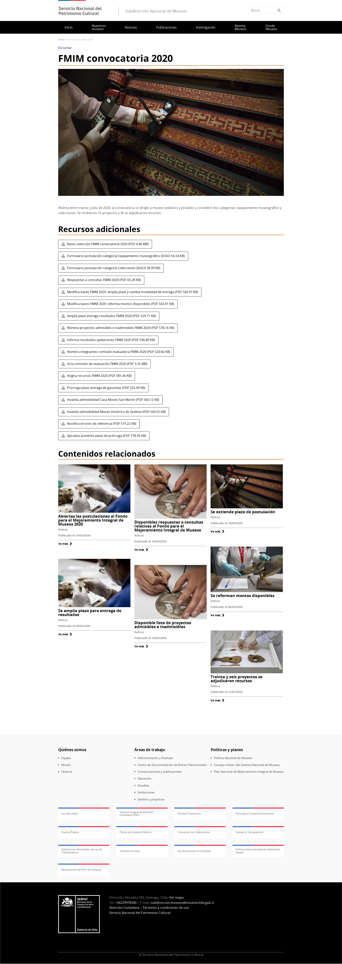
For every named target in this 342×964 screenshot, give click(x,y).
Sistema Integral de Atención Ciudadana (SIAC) (136, 813)
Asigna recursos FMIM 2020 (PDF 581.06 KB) (99, 375)
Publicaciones (166, 27)
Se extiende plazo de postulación (243, 511)
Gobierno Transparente (249, 832)
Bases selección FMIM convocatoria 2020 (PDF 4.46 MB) (107, 244)
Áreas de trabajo (149, 749)
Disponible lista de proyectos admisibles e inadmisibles (162, 624)
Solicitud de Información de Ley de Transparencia (81, 851)
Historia (66, 771)
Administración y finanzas (155, 758)
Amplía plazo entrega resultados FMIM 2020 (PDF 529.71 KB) (111, 316)
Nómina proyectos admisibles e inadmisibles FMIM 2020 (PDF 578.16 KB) (120, 328)
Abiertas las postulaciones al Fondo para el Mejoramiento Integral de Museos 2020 (92, 520)
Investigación (206, 27)
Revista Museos (240, 27)
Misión (66, 765)
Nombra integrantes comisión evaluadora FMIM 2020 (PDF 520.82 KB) (118, 352)
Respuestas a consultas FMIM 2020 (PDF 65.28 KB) (103, 280)
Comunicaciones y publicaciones (160, 771)
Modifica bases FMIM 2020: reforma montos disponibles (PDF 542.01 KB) (120, 304)
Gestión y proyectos (151, 799)
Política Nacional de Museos (233, 758)
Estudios (143, 785)
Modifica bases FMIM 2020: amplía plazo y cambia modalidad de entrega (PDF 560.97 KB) (132, 292)
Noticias (131, 27)
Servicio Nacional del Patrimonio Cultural (139, 913)
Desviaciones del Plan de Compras (81, 869)
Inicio (69, 27)
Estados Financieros (189, 813)
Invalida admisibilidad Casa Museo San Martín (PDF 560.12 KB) (112, 399)
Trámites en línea (130, 851)
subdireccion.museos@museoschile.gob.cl (182, 902)
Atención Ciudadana (124, 907)
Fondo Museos (271, 27)
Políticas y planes (227, 749)
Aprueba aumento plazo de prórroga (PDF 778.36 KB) (106, 435)
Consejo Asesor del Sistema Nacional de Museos (247, 765)
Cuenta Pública (70, 832)
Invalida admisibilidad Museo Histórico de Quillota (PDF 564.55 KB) (116, 412)
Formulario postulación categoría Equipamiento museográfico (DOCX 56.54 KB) (125, 256)
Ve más (65, 544)
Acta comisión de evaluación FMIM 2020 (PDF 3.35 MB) (106, 364)
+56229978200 (126, 902)
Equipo (66, 758)
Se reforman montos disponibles (243, 595)
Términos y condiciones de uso (166, 907)
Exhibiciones (146, 792)
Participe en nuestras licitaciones (255, 813)
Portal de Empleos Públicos (135, 832)
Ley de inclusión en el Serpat (194, 851)
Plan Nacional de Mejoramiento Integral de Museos (249, 771)
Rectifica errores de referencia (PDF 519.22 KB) (101, 423)
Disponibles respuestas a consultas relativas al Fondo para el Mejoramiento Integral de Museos (168, 526)
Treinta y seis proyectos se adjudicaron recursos (236, 678)
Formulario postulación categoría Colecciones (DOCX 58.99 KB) (113, 268)
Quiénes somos (72, 749)
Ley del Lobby (69, 813)
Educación (144, 778)
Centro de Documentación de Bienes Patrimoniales (172, 765)
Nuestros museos (99, 27)
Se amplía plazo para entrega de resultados (89, 612)
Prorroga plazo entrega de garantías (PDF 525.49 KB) (105, 388)
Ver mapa (176, 897)
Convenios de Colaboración (194, 832)
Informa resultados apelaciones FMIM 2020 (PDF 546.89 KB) (110, 340)
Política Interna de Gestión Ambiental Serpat (257, 851)
